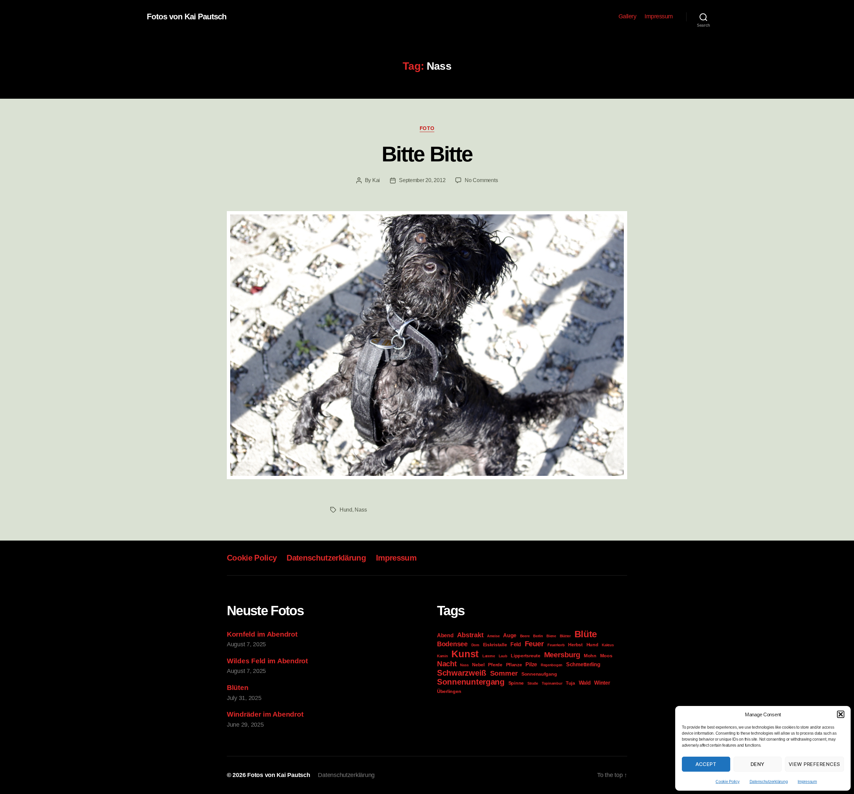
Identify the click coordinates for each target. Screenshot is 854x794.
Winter (602, 683)
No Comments (481, 180)
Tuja (570, 683)
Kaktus (607, 645)
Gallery (627, 16)
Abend (445, 635)
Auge (509, 635)
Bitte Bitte (427, 154)
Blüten (237, 687)
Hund (346, 510)
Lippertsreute (525, 655)
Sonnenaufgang (539, 674)
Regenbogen (551, 665)
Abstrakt (470, 635)
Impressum (807, 781)
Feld (515, 644)
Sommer (504, 673)
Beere (525, 636)
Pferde (495, 664)
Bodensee (452, 644)
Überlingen (449, 691)
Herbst (575, 644)
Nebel (478, 664)
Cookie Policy (728, 781)
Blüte (585, 634)
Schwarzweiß (461, 672)
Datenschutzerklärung (769, 781)
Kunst (465, 653)
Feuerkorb (556, 645)
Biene (551, 636)
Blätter (565, 636)
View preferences (814, 764)
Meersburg (562, 655)
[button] (840, 714)
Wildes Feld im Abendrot (267, 661)
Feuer (534, 644)
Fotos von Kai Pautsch (187, 17)
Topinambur (552, 683)
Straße (532, 683)
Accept (706, 764)
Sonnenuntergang (471, 682)
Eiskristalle (495, 644)
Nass (361, 510)
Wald (585, 683)
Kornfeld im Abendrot (262, 634)
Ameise (493, 636)
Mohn (590, 655)
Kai (376, 180)
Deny (758, 764)
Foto (427, 128)
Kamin (442, 656)
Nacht (447, 664)
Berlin (538, 636)
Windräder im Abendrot (265, 714)
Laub (503, 656)
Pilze (531, 664)
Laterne (488, 656)
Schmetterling (583, 664)
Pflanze (514, 664)
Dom (475, 645)
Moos (606, 655)
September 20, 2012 (422, 180)
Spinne (516, 683)
